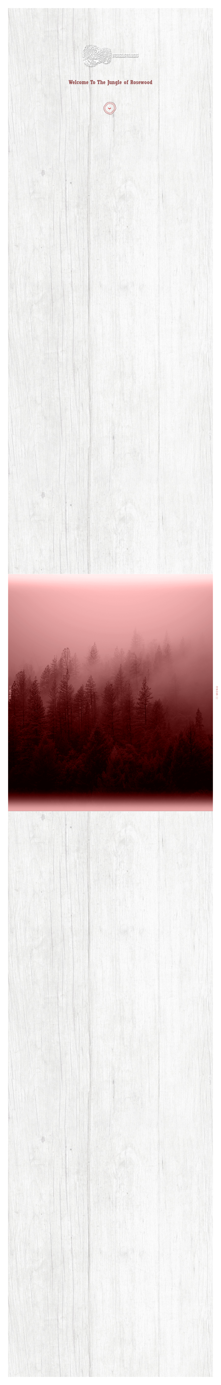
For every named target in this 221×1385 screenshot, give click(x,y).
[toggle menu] (10, 687)
